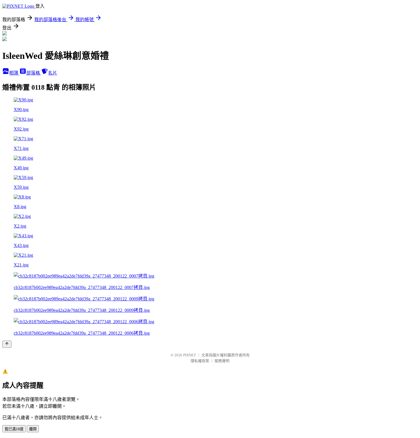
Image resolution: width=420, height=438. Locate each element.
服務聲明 (222, 361)
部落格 (33, 73)
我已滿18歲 (14, 429)
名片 (52, 73)
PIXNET (189, 355)
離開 (33, 429)
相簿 (14, 73)
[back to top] (6, 344)
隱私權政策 (200, 361)
